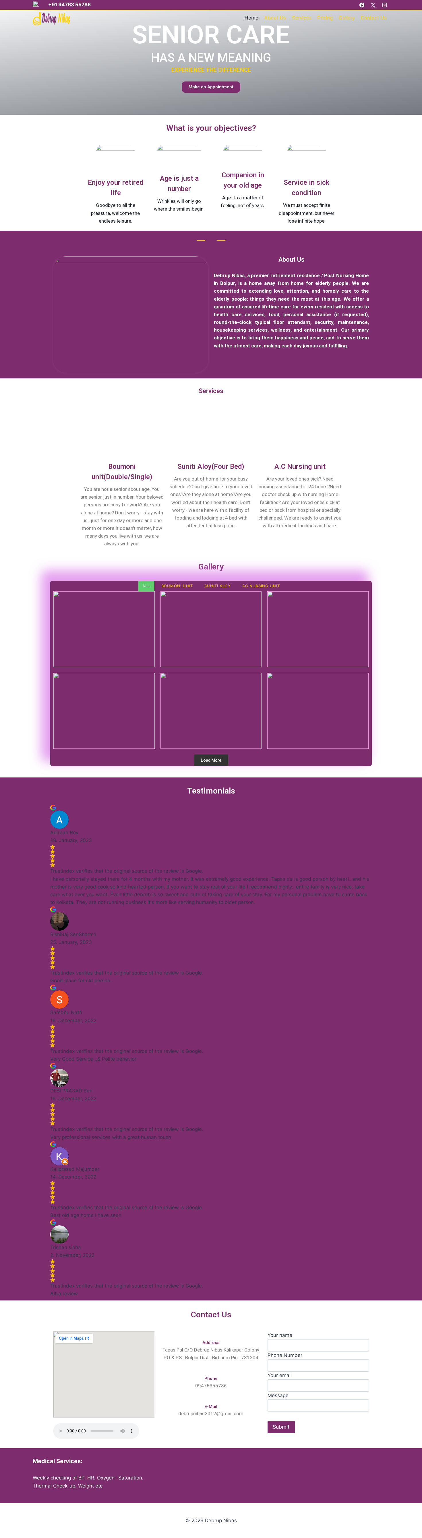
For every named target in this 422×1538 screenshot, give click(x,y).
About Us (275, 18)
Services (301, 18)
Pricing (325, 18)
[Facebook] (362, 5)
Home (251, 18)
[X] (373, 5)
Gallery (346, 18)
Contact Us (373, 18)
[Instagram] (384, 5)
